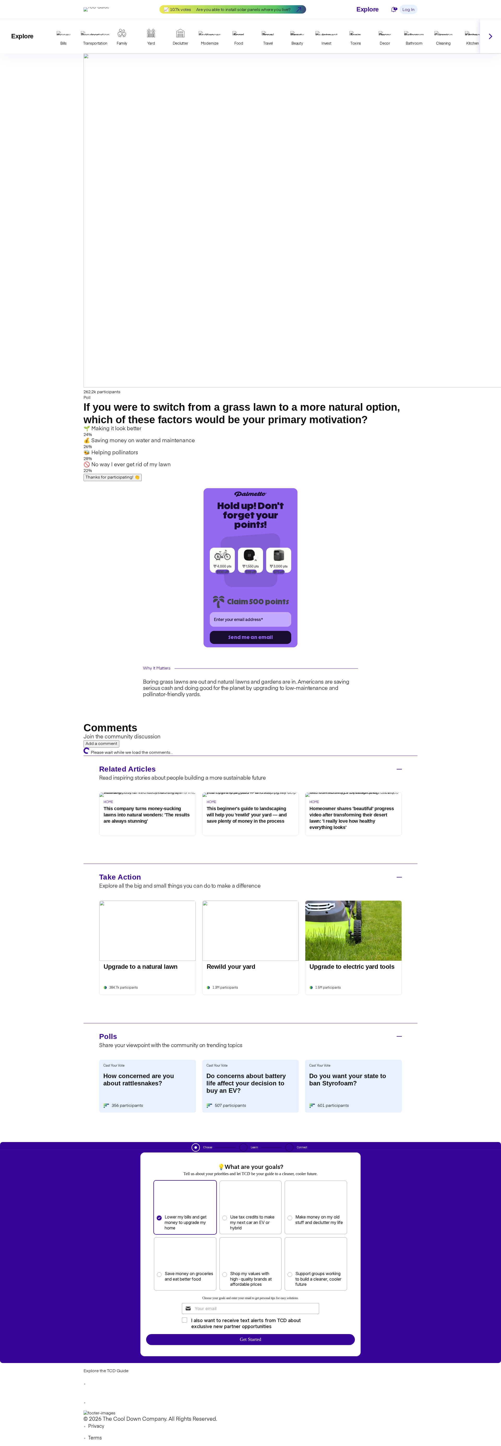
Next (490, 36)
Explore (367, 9)
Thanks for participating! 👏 (113, 477)
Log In (408, 10)
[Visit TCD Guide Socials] (94, 1384)
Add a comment (101, 744)
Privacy (96, 1426)
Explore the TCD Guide (106, 1371)
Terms (95, 1438)
